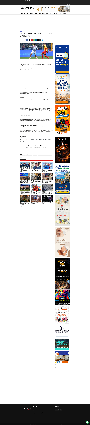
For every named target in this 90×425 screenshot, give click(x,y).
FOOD (47, 13)
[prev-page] (20, 206)
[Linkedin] (69, 4)
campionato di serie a (37, 154)
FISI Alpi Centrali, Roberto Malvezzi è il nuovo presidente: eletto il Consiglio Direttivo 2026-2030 (25, 181)
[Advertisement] (45, 23)
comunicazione (28, 424)
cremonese (43, 154)
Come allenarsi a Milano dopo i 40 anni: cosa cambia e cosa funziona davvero (36, 181)
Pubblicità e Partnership (67, 424)
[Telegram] (42, 40)
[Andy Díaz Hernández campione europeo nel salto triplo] (36, 165)
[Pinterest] (32, 40)
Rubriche (64, 13)
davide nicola (47, 154)
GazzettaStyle (42, 13)
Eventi (36, 13)
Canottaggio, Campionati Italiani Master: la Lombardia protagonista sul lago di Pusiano (25, 192)
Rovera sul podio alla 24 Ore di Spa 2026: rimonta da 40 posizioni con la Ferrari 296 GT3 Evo (36, 192)
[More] (45, 40)
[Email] (38, 40)
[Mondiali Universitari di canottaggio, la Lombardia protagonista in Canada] (25, 165)
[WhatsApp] (34, 40)
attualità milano (30, 154)
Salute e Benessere (53, 13)
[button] (65, 4)
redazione (22, 37)
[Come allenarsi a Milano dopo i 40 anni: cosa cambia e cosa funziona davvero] (36, 176)
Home (22, 13)
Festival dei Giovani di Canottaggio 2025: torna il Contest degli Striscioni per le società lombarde (47, 192)
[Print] (40, 40)
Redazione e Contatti (56, 424)
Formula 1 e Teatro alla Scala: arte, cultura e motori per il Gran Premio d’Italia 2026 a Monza (47, 181)
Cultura (31, 13)
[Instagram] (67, 4)
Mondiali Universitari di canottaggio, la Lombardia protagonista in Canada (25, 170)
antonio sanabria (25, 154)
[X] (29, 40)
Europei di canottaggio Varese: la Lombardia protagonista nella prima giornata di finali (47, 170)
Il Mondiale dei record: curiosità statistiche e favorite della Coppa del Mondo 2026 (24, 203)
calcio (33, 154)
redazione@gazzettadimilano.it (41, 420)
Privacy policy (61, 424)
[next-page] (22, 206)
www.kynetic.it (35, 424)
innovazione (24, 424)
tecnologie (32, 424)
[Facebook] (66, 4)
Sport (60, 13)
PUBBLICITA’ (21, 3)
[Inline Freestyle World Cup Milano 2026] (47, 198)
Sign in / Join (28, 0)
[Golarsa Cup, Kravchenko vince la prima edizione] (36, 198)
